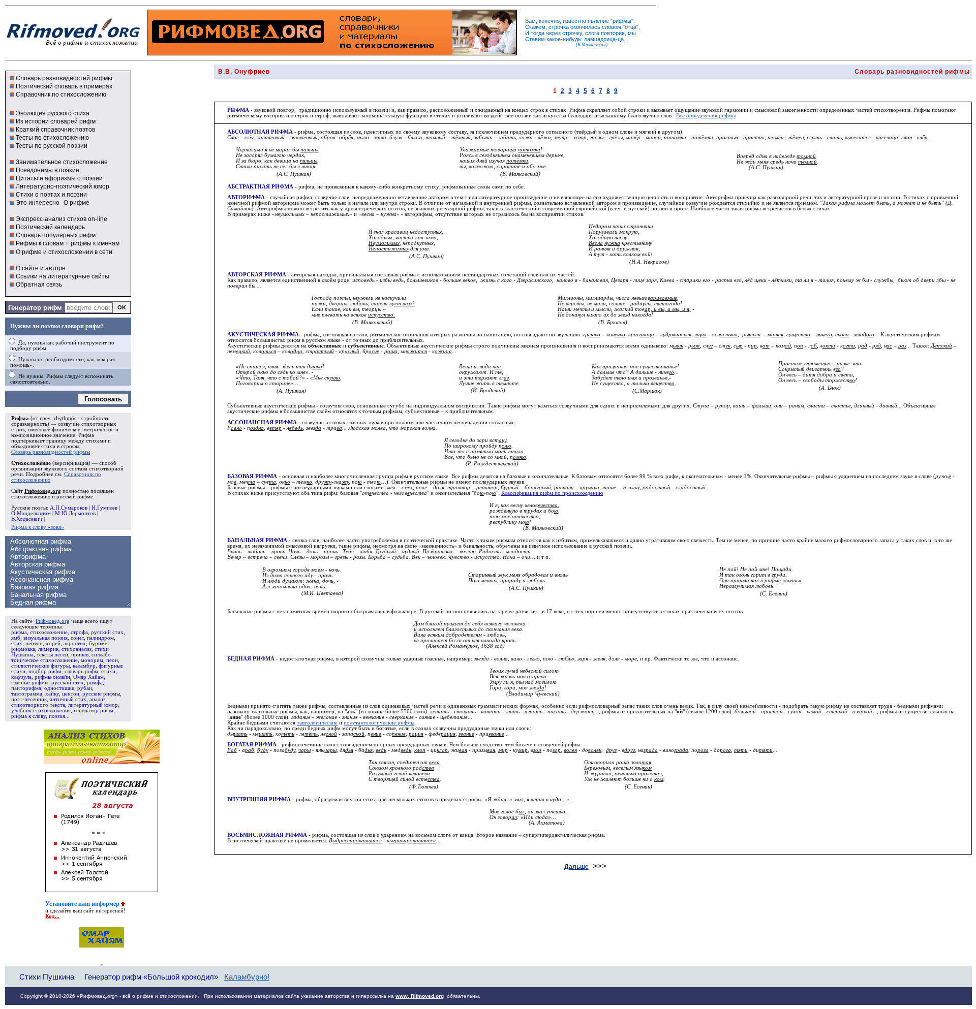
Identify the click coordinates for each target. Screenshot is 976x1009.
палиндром (100, 638)
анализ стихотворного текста (58, 702)
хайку (52, 694)
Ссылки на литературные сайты (62, 276)
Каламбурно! (246, 977)
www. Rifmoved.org (419, 996)
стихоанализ (77, 649)
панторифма (26, 688)
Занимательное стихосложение (62, 162)
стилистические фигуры (40, 666)
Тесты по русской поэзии (51, 145)
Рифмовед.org (53, 621)
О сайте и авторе (41, 268)
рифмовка (23, 649)
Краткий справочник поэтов (55, 129)
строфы (70, 446)
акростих (75, 643)
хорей (53, 643)
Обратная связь (39, 284)
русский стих (107, 632)
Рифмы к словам (40, 243)
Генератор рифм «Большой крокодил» (151, 976)
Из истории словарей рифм (56, 121)
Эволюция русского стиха (52, 113)
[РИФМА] (73, 46)
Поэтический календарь (50, 227)
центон (70, 694)
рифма (19, 632)
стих (16, 643)
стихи (108, 671)
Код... (52, 916)
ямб (15, 638)
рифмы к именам (95, 243)
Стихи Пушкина (46, 976)
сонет (77, 638)
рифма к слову (28, 716)
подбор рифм (45, 671)
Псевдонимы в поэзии (47, 170)
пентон (34, 643)
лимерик (48, 649)
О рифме (76, 202)
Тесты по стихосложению (52, 137)
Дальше (576, 866)
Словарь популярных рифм (56, 235)
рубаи (84, 688)
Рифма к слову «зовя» (37, 527)
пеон (112, 660)
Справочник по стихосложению (61, 94)
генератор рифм (93, 710)
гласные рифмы (29, 682)
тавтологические (317, 723)
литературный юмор (93, 705)
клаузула (21, 677)
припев (79, 654)
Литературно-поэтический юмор (62, 186)
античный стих (68, 699)
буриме (98, 643)
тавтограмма (26, 694)
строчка (558, 27)
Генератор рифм (35, 307)
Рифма (20, 418)
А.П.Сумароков (68, 508)
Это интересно (37, 202)
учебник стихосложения (41, 710)
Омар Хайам (88, 677)
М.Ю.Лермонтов (75, 513)
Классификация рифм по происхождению (552, 493)
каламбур (84, 666)
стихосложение (49, 632)
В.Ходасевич (26, 519)
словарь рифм (81, 671)
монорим (92, 660)
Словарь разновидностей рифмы (64, 78)
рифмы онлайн (52, 677)
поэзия (57, 716)
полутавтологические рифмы (379, 723)
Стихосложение (31, 463)
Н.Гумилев (104, 508)
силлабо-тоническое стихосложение (62, 657)
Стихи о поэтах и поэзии (51, 194)
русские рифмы (101, 694)
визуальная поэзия (45, 638)
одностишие (59, 688)
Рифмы (921, 110)
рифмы (622, 21)
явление (598, 21)
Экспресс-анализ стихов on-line (61, 219)
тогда (537, 33)
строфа (79, 632)
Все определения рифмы (706, 115)
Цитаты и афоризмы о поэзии (59, 178)
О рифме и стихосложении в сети (64, 252)
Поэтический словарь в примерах (64, 86)
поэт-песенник (29, 699)
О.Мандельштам (31, 513)
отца (630, 27)
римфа (95, 682)
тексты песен (52, 654)
